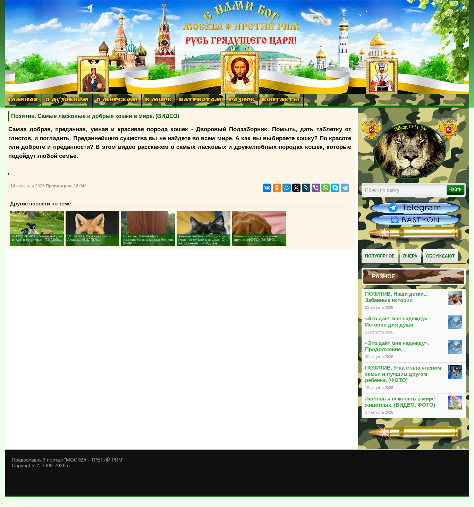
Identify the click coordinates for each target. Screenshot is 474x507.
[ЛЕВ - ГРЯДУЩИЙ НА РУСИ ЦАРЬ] (410, 178)
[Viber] (316, 188)
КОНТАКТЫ (280, 100)
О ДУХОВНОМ (66, 100)
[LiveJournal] (306, 188)
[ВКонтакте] (267, 188)
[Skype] (335, 188)
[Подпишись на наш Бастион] (415, 224)
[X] (296, 188)
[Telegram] (345, 188)
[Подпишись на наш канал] (415, 212)
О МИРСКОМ (116, 100)
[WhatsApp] (325, 188)
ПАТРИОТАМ (200, 100)
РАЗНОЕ (241, 100)
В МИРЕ (158, 100)
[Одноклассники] (277, 188)
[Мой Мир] (286, 188)
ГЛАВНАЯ (23, 100)
